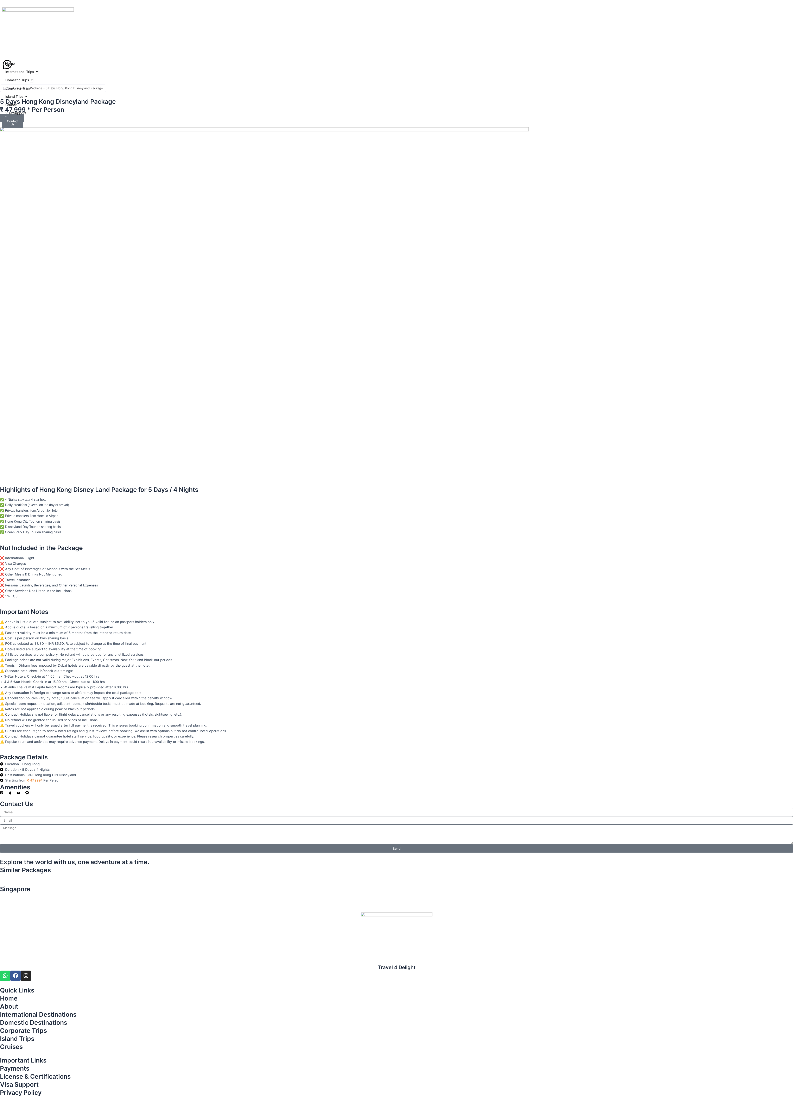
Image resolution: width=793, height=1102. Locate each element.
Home (9, 998)
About (9, 1006)
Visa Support (19, 1084)
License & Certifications (35, 1076)
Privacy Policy (21, 1092)
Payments (14, 1068)
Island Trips (17, 1038)
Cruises (11, 1046)
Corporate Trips (23, 1030)
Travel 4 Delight (396, 967)
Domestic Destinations (33, 1022)
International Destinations (38, 1014)
